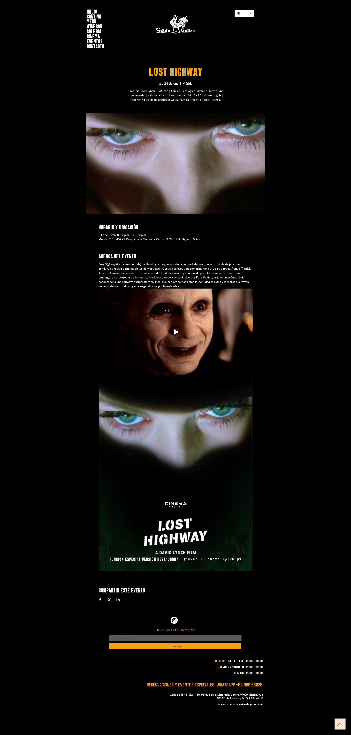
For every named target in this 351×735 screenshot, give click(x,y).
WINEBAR (94, 25)
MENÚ (92, 21)
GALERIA (94, 30)
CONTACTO (95, 45)
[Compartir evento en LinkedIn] (118, 599)
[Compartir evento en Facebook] (100, 599)
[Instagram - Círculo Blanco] (174, 620)
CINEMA (93, 35)
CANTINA (94, 16)
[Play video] (176, 332)
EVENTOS (95, 40)
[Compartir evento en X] (109, 599)
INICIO (92, 11)
